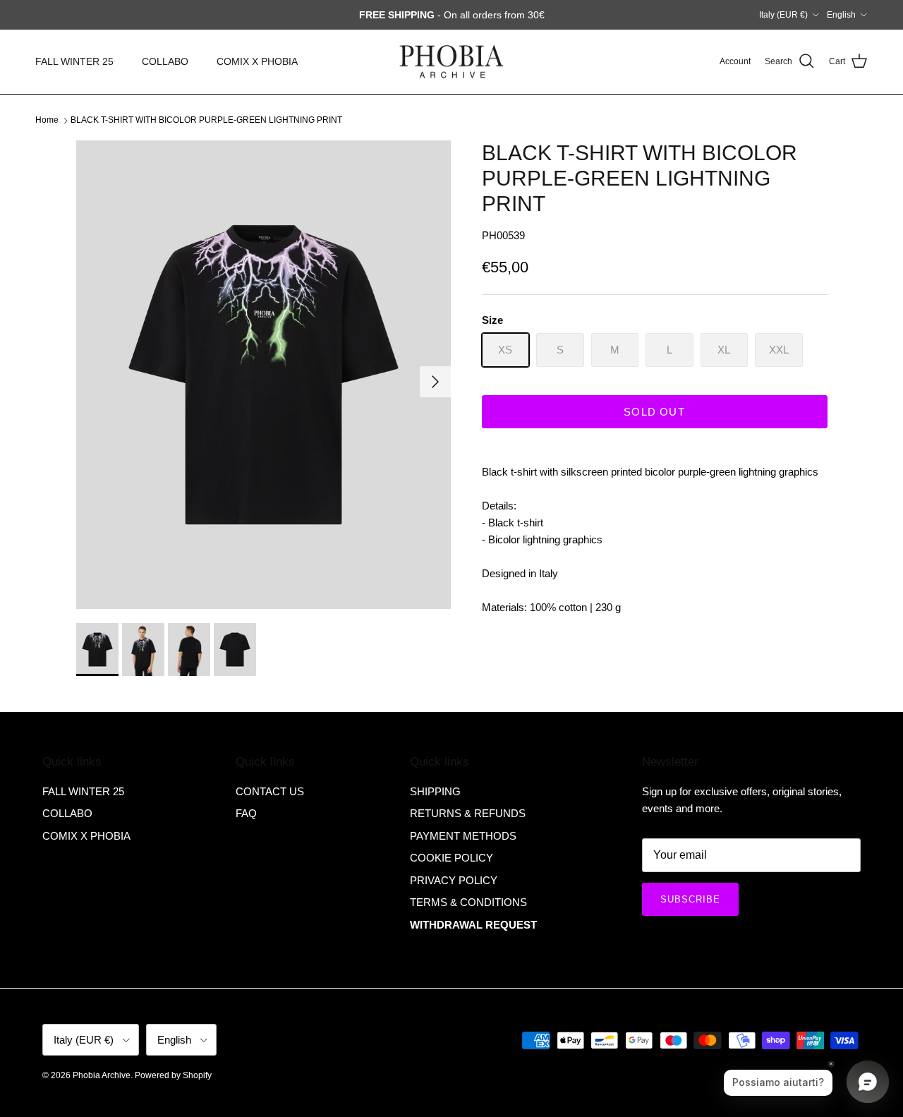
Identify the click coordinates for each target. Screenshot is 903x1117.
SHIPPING (435, 791)
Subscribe (690, 899)
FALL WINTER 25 (74, 61)
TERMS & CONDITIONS (468, 902)
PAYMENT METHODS (463, 836)
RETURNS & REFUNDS (468, 813)
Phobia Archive (102, 1075)
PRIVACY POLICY (453, 880)
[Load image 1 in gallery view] (263, 374)
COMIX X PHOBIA (257, 61)
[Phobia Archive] (451, 62)
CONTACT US (270, 791)
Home (47, 120)
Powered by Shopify (173, 1075)
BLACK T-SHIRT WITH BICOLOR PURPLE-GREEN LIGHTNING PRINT (206, 120)
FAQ (246, 813)
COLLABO (165, 61)
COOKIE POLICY (451, 858)
